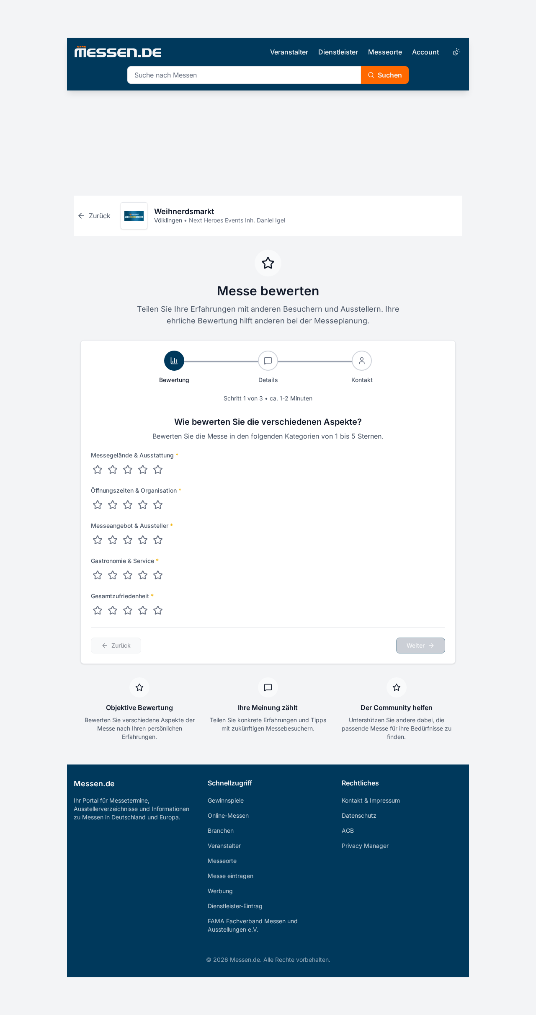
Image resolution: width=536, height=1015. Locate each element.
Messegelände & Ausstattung (134, 455)
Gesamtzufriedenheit (122, 595)
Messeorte (385, 52)
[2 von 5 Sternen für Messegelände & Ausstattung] (112, 469)
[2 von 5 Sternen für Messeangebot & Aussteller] (112, 540)
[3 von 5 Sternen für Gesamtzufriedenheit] (127, 610)
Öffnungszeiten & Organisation (136, 490)
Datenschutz (359, 815)
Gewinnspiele (226, 800)
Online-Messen (228, 815)
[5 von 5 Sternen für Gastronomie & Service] (158, 575)
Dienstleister (338, 52)
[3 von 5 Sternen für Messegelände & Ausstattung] (127, 469)
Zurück (121, 645)
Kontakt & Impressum (371, 800)
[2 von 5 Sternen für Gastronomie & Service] (112, 575)
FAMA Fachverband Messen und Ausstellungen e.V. (253, 925)
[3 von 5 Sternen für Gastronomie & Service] (127, 575)
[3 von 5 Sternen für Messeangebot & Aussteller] (127, 540)
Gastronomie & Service (125, 560)
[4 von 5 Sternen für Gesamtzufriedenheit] (142, 610)
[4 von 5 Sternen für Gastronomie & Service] (142, 575)
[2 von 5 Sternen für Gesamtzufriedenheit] (112, 610)
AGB (348, 830)
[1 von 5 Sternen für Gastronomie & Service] (97, 575)
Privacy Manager (365, 845)
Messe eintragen (230, 875)
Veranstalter (289, 52)
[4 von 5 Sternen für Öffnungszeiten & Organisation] (142, 504)
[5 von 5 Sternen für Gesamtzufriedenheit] (158, 610)
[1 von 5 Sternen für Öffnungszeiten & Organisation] (97, 504)
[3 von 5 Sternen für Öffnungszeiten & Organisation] (127, 504)
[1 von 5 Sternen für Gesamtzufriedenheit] (97, 610)
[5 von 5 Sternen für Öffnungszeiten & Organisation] (158, 504)
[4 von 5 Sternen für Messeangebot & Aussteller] (142, 540)
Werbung (220, 890)
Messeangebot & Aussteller (132, 525)
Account (425, 52)
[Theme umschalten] (455, 51)
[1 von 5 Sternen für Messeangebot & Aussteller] (97, 540)
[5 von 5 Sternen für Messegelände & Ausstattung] (158, 469)
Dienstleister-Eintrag (235, 905)
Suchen (390, 75)
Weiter (416, 645)
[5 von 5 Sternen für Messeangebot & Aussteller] (158, 540)
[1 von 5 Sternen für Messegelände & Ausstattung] (97, 469)
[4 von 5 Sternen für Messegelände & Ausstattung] (142, 469)
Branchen (221, 830)
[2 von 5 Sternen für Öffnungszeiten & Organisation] (112, 504)
